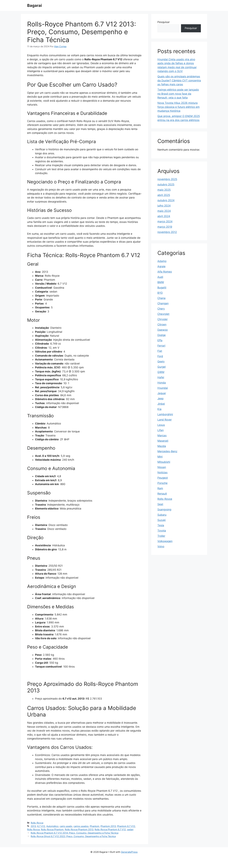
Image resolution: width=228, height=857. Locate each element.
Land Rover (164, 419)
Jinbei (161, 403)
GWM (160, 372)
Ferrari (161, 345)
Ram (160, 488)
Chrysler (162, 319)
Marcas (162, 435)
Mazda (161, 446)
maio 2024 (164, 210)
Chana (161, 298)
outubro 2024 (165, 200)
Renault (162, 493)
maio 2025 (164, 189)
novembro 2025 (167, 179)
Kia (159, 409)
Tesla (160, 525)
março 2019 (164, 226)
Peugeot (162, 477)
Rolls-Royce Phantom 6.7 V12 (110, 829)
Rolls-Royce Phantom (52, 829)
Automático (52, 826)
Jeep (160, 398)
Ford (160, 356)
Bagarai (34, 5)
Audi (160, 277)
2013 (33, 826)
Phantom (94, 826)
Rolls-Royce (37, 822)
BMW (160, 282)
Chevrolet (163, 314)
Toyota (161, 530)
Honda (161, 382)
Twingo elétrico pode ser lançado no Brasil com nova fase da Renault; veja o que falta (178, 93)
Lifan (160, 430)
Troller (161, 535)
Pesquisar (163, 22)
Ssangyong (164, 509)
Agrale (161, 266)
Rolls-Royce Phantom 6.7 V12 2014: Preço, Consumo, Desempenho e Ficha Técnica (74, 833)
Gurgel (161, 366)
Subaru (161, 514)
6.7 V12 (41, 826)
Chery (161, 308)
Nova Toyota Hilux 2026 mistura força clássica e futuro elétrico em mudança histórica (178, 106)
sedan (130, 829)
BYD (160, 292)
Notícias (162, 472)
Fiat (159, 350)
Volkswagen (164, 541)
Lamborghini (165, 414)
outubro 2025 (165, 184)
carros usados (81, 826)
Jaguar (161, 393)
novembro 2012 (167, 232)
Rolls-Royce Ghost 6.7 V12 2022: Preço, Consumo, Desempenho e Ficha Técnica (73, 836)
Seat (160, 504)
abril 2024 (163, 216)
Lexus (161, 424)
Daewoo (162, 329)
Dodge (161, 335)
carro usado (66, 826)
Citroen (161, 324)
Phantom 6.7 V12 (126, 826)
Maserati (162, 440)
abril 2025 (163, 195)
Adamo (161, 261)
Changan (163, 303)
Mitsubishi (163, 461)
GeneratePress (129, 851)
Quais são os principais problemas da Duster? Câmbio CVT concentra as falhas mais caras (179, 80)
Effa (159, 340)
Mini (160, 456)
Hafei (160, 377)
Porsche (162, 483)
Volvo (160, 546)
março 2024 (164, 221)
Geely (161, 361)
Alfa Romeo (164, 271)
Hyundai (162, 387)
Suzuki (161, 520)
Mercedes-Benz (167, 451)
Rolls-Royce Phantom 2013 (79, 829)
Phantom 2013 (108, 826)
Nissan (161, 467)
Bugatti (161, 287)
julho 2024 (164, 205)
